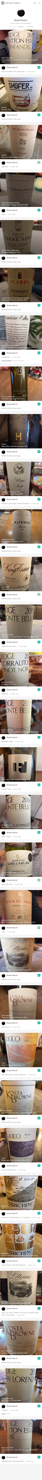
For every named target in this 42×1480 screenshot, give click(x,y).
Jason (3, 1414)
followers (21, 26)
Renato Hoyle (11, 67)
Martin (9, 361)
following (30, 26)
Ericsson (4, 361)
